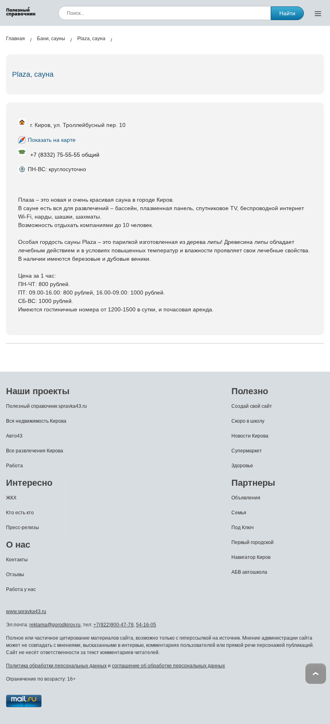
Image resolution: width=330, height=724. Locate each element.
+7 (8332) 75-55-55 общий (64, 154)
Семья (238, 512)
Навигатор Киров (250, 557)
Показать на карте (52, 140)
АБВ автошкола (249, 572)
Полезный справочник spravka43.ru (46, 406)
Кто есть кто (20, 512)
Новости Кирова (249, 436)
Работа (14, 465)
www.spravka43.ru (26, 611)
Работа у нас (21, 589)
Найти (287, 13)
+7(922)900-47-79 (113, 625)
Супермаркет (246, 451)
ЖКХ (11, 498)
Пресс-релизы (22, 527)
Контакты (17, 559)
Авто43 (14, 436)
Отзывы (15, 574)
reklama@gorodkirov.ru (54, 625)
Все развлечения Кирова (34, 451)
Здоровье (242, 465)
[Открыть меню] (318, 13)
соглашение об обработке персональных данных (168, 666)
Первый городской (252, 542)
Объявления (245, 498)
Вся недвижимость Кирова (36, 421)
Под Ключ (242, 527)
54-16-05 (146, 625)
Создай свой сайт (251, 406)
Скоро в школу (247, 421)
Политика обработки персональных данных (56, 666)
